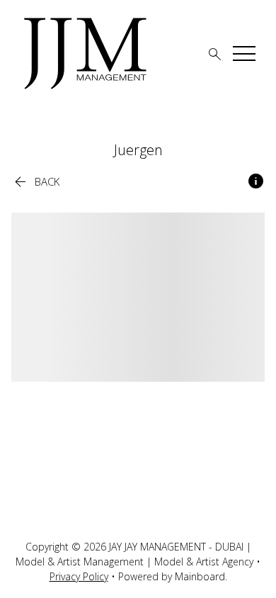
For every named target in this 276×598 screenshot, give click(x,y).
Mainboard (200, 576)
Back (35, 181)
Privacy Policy (79, 576)
